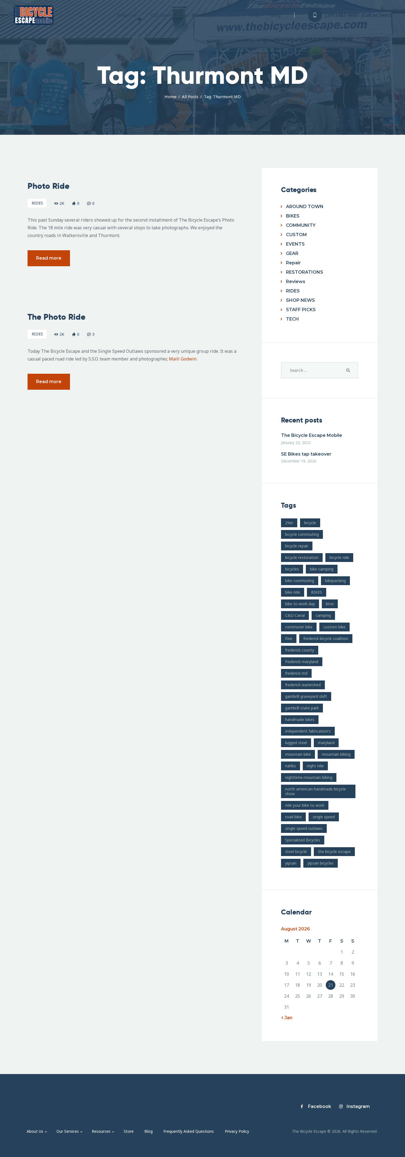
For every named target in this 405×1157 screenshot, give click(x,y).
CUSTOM (296, 234)
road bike (293, 816)
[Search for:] (319, 370)
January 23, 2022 (296, 442)
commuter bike (298, 626)
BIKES (292, 216)
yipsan (290, 863)
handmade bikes (299, 719)
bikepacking (335, 580)
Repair (293, 262)
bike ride (292, 592)
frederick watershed (303, 684)
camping (323, 615)
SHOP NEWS (300, 300)
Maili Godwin (182, 359)
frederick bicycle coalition (325, 638)
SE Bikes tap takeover (306, 454)
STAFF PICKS (301, 309)
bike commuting (299, 580)
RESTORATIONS (304, 272)
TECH (292, 319)
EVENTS (295, 244)
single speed (324, 816)
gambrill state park (302, 708)
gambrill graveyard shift (306, 696)
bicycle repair (296, 545)
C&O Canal (295, 615)
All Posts (190, 96)
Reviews (295, 281)
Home (170, 96)
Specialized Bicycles (302, 840)
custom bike (334, 626)
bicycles (292, 569)
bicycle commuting (302, 534)
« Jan (286, 1017)
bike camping (321, 569)
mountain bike (298, 754)
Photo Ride (48, 186)
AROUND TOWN (304, 206)
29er (289, 522)
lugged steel (296, 742)
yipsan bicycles (320, 863)
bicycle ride (339, 557)
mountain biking (336, 754)
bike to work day (300, 603)
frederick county (299, 650)
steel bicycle (296, 851)
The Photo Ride (56, 317)
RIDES (37, 203)
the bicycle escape (334, 851)
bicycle (310, 522)
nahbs (290, 765)
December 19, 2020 (298, 461)
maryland (326, 742)
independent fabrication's (308, 731)
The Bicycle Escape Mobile (311, 435)
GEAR (292, 253)
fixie (288, 638)
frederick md (296, 673)
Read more (48, 258)
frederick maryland (301, 661)
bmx (330, 603)
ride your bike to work (304, 805)
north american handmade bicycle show (315, 791)
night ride (315, 765)
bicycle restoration (301, 557)
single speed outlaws (304, 828)
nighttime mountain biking (308, 777)
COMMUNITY (300, 225)
